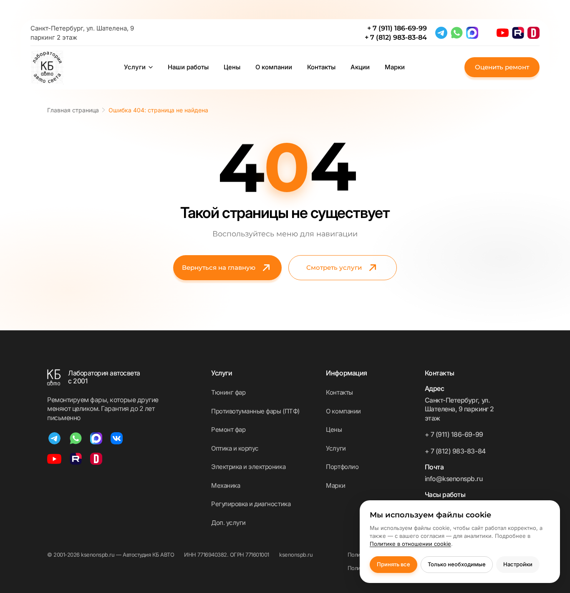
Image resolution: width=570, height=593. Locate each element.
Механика (225, 485)
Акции (360, 67)
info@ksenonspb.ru (454, 479)
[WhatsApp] (457, 33)
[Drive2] (533, 33)
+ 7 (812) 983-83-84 (396, 37)
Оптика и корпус (235, 448)
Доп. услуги (228, 523)
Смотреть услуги (334, 267)
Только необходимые (457, 564)
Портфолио (342, 467)
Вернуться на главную (218, 267)
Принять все (393, 564)
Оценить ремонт (502, 67)
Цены (232, 67)
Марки (395, 67)
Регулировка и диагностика (250, 504)
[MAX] (472, 33)
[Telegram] (441, 33)
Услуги (135, 67)
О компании (273, 67)
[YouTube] (503, 33)
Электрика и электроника (248, 467)
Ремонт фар (228, 429)
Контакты (321, 67)
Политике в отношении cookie (410, 543)
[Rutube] (518, 33)
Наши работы (188, 67)
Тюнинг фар (228, 392)
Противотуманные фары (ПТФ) (255, 411)
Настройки (517, 564)
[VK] (117, 438)
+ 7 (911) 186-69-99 (397, 28)
